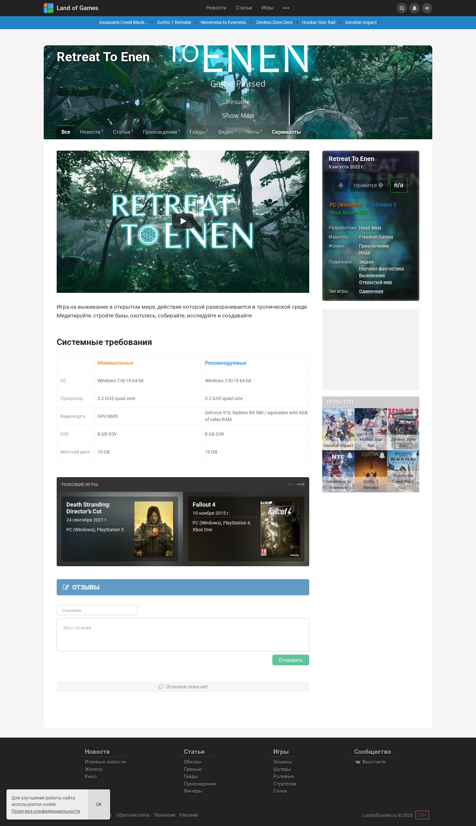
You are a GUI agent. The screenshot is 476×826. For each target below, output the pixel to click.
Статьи (244, 8)
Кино (91, 776)
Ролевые (283, 776)
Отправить (291, 660)
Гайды (191, 776)
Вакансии (164, 815)
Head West (370, 227)
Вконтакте (373, 762)
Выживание (372, 275)
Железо (94, 769)
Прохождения (200, 784)
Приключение (374, 245)
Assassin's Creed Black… (123, 22)
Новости (216, 8)
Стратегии (284, 784)
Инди (364, 252)
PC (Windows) (346, 205)
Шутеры (282, 769)
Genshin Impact (361, 22)
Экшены (282, 762)
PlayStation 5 (381, 205)
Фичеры (193, 791)
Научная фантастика (381, 268)
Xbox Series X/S (348, 213)
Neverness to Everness (223, 22)
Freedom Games (376, 236)
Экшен (366, 261)
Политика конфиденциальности (46, 811)
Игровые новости (105, 762)
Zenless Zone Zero (274, 22)
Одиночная (371, 291)
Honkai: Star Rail (318, 22)
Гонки (280, 791)
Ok (99, 804)
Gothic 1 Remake (174, 22)
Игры (268, 8)
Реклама (188, 815)
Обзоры (193, 762)
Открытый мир (375, 282)
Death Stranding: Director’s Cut (88, 508)
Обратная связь (133, 815)
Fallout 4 (204, 504)
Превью (193, 769)
